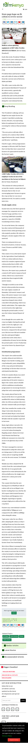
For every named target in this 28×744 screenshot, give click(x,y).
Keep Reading (9, 106)
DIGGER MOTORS (9, 671)
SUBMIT (23, 700)
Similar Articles (12, 645)
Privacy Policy (7, 736)
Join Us (14, 613)
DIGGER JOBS (6, 678)
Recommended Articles (14, 657)
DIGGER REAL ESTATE (10, 675)
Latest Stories (10, 650)
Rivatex (21, 636)
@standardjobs (13, 722)
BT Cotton (5, 636)
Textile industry (7, 639)
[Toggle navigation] (2, 9)
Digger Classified (11, 667)
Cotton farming (14, 636)
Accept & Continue (14, 740)
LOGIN (25, 9)
